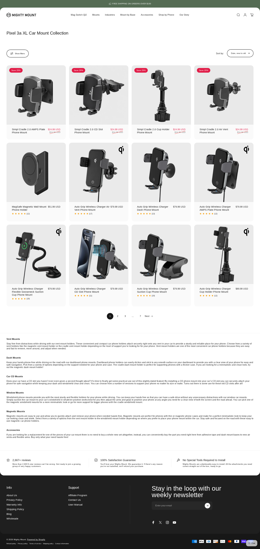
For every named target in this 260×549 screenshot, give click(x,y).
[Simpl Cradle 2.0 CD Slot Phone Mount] (98, 95)
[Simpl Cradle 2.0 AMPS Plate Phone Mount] (36, 95)
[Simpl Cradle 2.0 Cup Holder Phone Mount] (161, 95)
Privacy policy (23, 543)
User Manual (75, 504)
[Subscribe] (207, 505)
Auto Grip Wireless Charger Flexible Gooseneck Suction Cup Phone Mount (27, 291)
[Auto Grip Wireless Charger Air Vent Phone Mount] (98, 172)
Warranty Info (14, 504)
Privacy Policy (14, 500)
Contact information (62, 543)
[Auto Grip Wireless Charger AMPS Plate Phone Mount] (223, 172)
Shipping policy (48, 543)
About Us (11, 495)
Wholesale (12, 518)
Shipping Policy (15, 509)
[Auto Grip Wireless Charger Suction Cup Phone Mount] (161, 254)
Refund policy (11, 543)
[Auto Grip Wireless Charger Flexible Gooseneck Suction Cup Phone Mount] (36, 254)
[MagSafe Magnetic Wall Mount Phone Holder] (36, 172)
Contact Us (74, 500)
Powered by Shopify (36, 539)
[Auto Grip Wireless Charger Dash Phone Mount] (161, 172)
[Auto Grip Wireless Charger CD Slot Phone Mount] (98, 254)
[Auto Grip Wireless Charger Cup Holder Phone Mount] (223, 254)
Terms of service (35, 543)
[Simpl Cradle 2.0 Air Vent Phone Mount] (223, 95)
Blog (9, 514)
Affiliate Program (77, 495)
